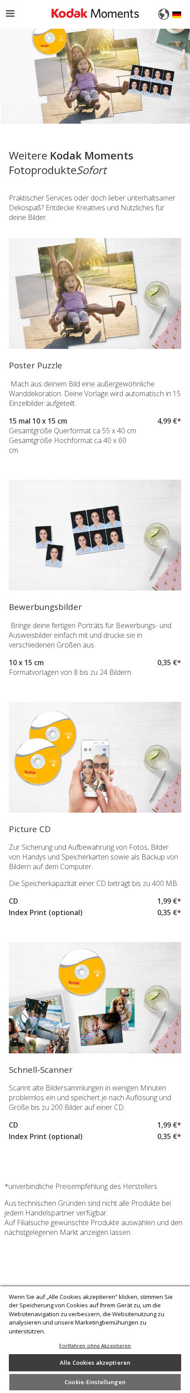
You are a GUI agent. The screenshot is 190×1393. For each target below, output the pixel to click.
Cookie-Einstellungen (95, 1382)
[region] (95, 1339)
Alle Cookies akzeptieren (95, 1363)
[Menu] (9, 14)
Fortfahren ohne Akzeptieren (95, 1345)
